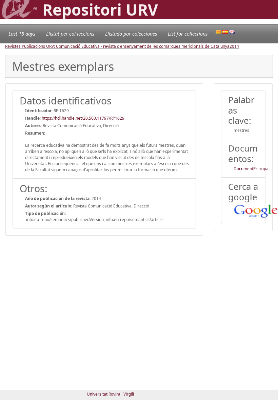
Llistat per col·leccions (70, 34)
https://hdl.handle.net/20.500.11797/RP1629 (83, 118)
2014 (234, 46)
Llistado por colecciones (131, 34)
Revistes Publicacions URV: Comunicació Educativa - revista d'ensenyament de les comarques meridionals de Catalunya (117, 46)
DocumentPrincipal (252, 169)
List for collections (187, 34)
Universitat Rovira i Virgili (110, 394)
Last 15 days (21, 34)
